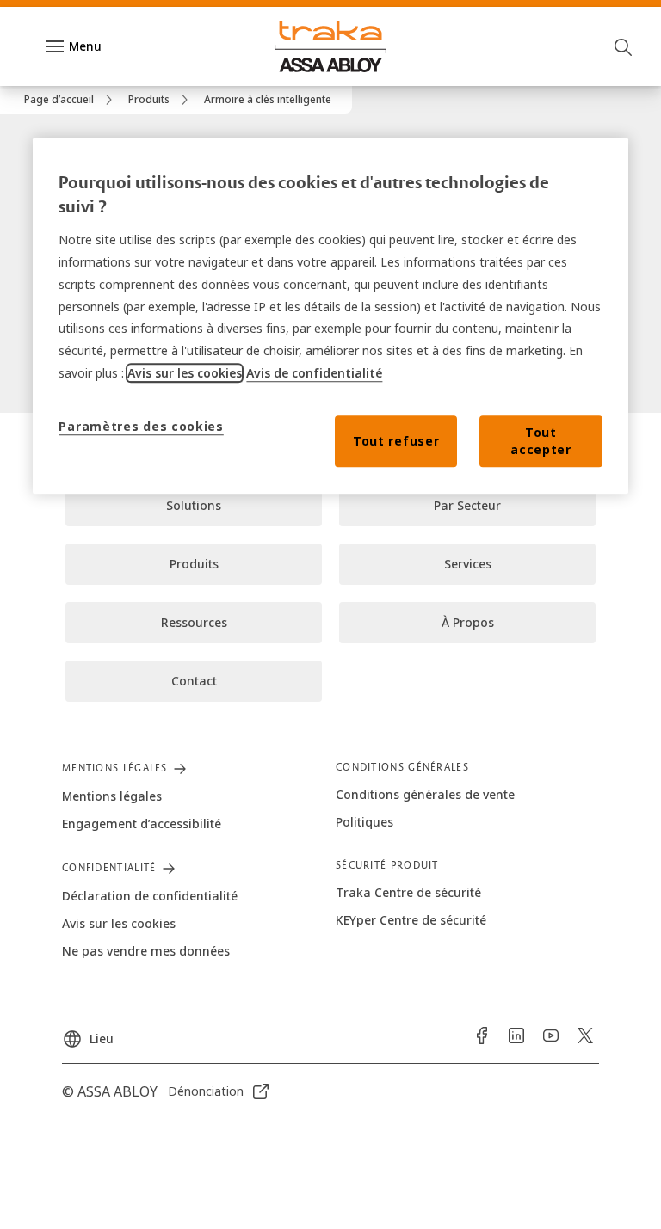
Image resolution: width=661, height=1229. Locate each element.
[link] (71, 99)
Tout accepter (540, 441)
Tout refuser (396, 441)
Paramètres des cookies (141, 426)
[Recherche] (624, 46)
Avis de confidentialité (314, 373)
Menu (85, 46)
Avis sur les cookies (184, 373)
